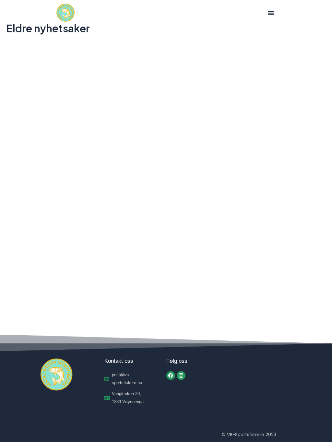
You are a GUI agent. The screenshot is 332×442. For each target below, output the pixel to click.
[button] (271, 12)
